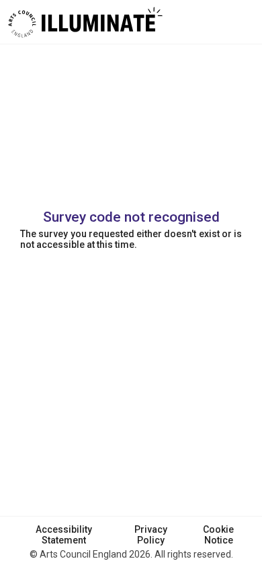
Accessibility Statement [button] (64, 535)
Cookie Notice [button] (218, 535)
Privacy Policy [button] (150, 535)
